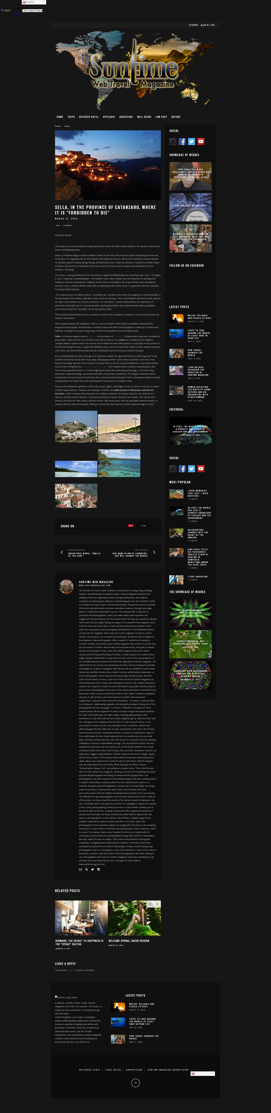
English (202, 1073)
